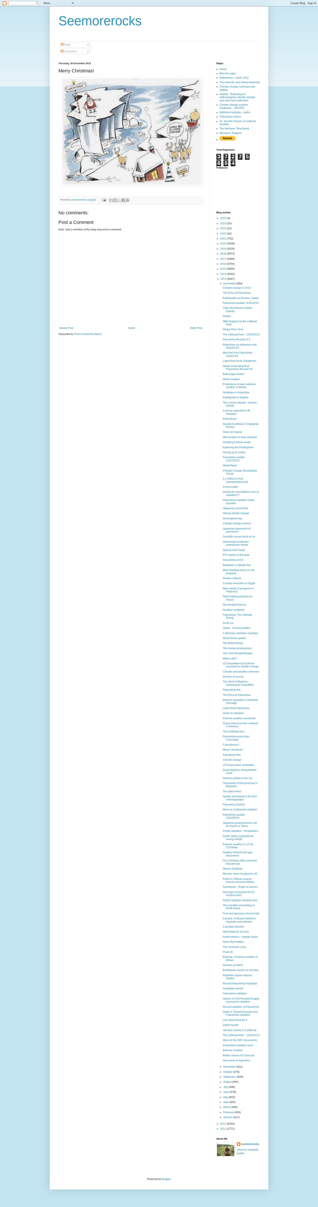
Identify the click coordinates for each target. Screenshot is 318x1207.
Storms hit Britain (233, 868)
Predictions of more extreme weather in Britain (239, 386)
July (226, 1087)
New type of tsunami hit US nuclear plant (238, 894)
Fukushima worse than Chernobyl (236, 738)
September (230, 1076)
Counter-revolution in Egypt (239, 583)
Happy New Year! (233, 329)
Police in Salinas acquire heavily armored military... (239, 880)
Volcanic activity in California (239, 1030)
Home (131, 328)
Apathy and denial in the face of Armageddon (240, 798)
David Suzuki (230, 1025)
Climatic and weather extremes (241, 671)
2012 (223, 1123)
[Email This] (111, 200)
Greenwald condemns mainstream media (236, 543)
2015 (223, 268)
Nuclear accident (233, 965)
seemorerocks (250, 1144)
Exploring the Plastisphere (238, 447)
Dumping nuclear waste (237, 442)
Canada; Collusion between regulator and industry (239, 920)
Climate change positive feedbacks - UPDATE (234, 106)
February (228, 1112)
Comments (70, 51)
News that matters (233, 941)
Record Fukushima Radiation (240, 983)
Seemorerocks (100, 21)
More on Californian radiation (240, 809)
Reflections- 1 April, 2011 (234, 77)
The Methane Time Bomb (234, 128)
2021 (223, 238)
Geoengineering (232, 518)
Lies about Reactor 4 (235, 1020)
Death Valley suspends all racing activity (238, 838)
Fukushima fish (232, 689)
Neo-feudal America (234, 604)
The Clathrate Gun (233, 731)
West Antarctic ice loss (236, 931)
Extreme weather (233, 1050)
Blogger (166, 1179)
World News (230, 465)
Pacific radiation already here (240, 900)
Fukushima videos (230, 116)
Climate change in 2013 (237, 287)
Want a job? (230, 658)
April (226, 1102)
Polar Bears (230, 418)
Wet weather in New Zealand (240, 437)
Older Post (196, 328)
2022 (223, 233)
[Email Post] (104, 199)
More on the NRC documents (240, 1040)
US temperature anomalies (238, 765)
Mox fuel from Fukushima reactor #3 (237, 354)
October (228, 1071)
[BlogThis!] (115, 200)
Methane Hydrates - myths (235, 112)
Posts (67, 44)
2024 (223, 223)
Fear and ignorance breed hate (241, 913)
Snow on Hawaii (232, 432)
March (227, 1107)
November (229, 1066)
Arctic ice (228, 623)
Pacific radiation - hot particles (240, 830)
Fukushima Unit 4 (233, 559)
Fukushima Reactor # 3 (236, 339)
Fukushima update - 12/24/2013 (234, 816)
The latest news (232, 791)
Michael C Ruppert (231, 133)
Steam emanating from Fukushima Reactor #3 (238, 368)
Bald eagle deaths (233, 374)
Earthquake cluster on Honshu (241, 970)
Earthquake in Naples (235, 397)
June (226, 1092)
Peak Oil (228, 951)
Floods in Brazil (232, 578)
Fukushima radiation (235, 993)
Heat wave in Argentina (236, 1060)
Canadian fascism (233, 926)
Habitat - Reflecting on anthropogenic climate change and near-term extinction (237, 97)
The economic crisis (234, 947)
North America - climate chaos (240, 936)
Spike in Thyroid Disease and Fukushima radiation (240, 1013)
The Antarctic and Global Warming (240, 82)
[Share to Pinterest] (127, 200)
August (227, 1081)
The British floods (233, 643)
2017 (223, 258)
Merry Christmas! (233, 749)
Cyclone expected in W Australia (236, 412)
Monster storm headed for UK (240, 873)
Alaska (227, 316)
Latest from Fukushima (236, 708)
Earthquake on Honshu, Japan (241, 298)
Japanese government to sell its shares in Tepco (240, 824)
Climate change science (237, 523)
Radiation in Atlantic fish (237, 565)
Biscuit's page (228, 73)
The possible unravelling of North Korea (239, 907)
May (226, 1097)
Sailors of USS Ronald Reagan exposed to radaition (241, 1000)
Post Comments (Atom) (87, 334)
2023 (223, 228)
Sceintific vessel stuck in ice (239, 536)
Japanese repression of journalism (237, 530)
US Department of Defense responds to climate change (241, 665)
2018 (223, 253)
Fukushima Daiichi (234, 804)
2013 (223, 279)
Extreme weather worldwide (239, 718)
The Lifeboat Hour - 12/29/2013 (241, 334)
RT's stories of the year (236, 554)
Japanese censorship (235, 508)
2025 (223, 218)
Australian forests (233, 988)
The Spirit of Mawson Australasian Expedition (238, 683)
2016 (223, 263)
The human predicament (237, 648)
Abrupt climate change (236, 513)
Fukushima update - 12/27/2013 (234, 459)
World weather (231, 379)
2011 (223, 1128)
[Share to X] (119, 200)
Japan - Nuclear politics (237, 628)
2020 (223, 243)
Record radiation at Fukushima (241, 1006)
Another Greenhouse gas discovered (237, 854)
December (229, 283)
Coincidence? (231, 744)
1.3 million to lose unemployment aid (235, 480)
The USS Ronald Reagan (238, 653)
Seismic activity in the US (237, 778)
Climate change (232, 759)
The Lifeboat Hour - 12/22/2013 (241, 1035)
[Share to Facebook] (123, 200)
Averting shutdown (234, 609)
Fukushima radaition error (238, 1045)
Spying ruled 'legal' (234, 550)
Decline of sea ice (233, 676)
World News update (234, 638)
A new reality (230, 486)
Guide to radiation (233, 713)
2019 (223, 248)
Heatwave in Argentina (236, 392)
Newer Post (66, 328)
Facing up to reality (234, 452)
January (228, 1117)
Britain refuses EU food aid (238, 1055)
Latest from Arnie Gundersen (239, 360)
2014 (223, 274)
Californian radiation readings (240, 633)
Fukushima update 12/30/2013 (241, 303)
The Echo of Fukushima (237, 292)
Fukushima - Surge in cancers (240, 886)
